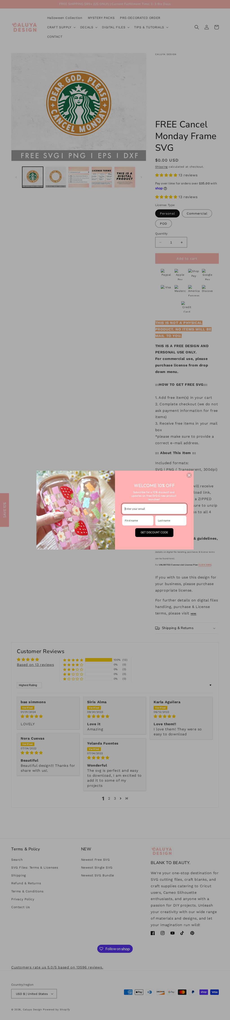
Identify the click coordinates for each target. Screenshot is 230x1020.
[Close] (189, 475)
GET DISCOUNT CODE (154, 532)
